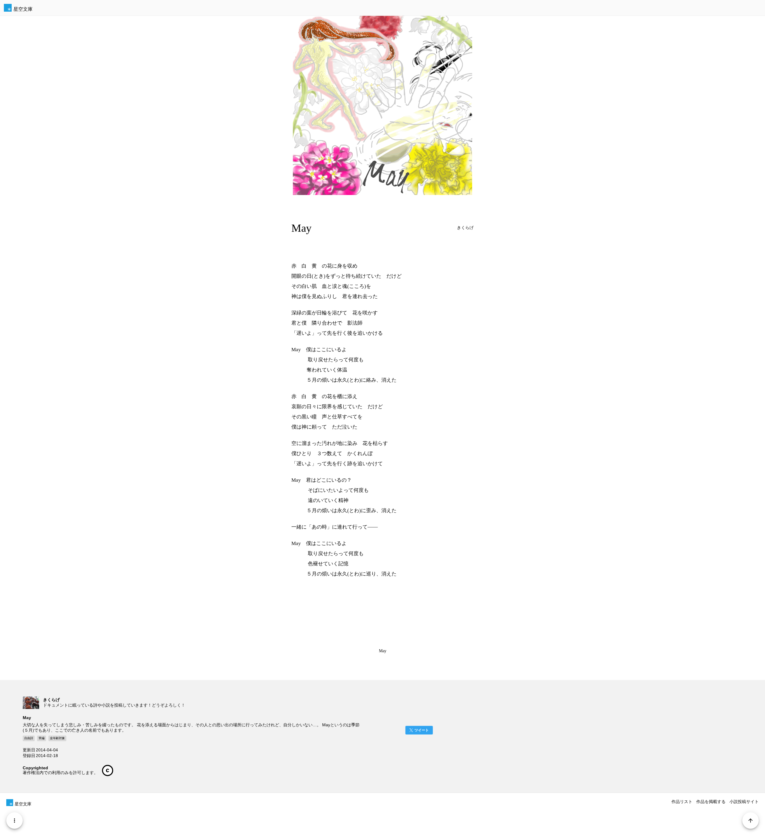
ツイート (421, 730)
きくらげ (465, 227)
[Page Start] (750, 820)
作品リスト (681, 801)
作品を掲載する (711, 801)
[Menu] (14, 820)
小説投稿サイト (744, 801)
